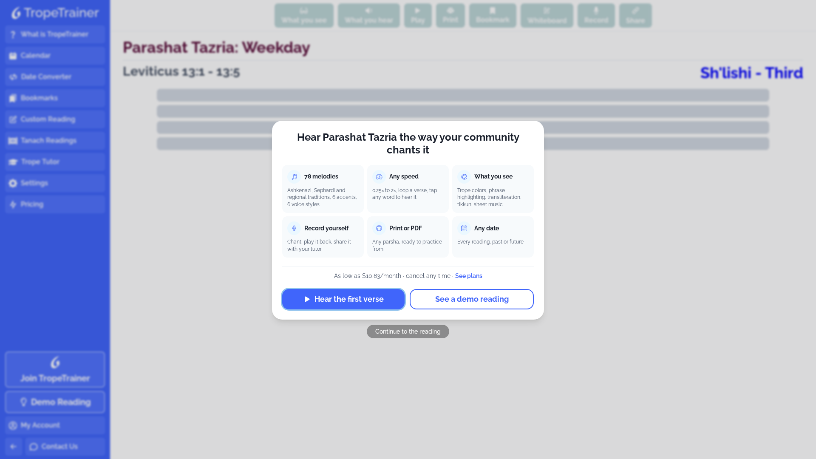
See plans (468, 275)
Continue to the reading (408, 331)
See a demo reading (472, 299)
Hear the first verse (349, 299)
